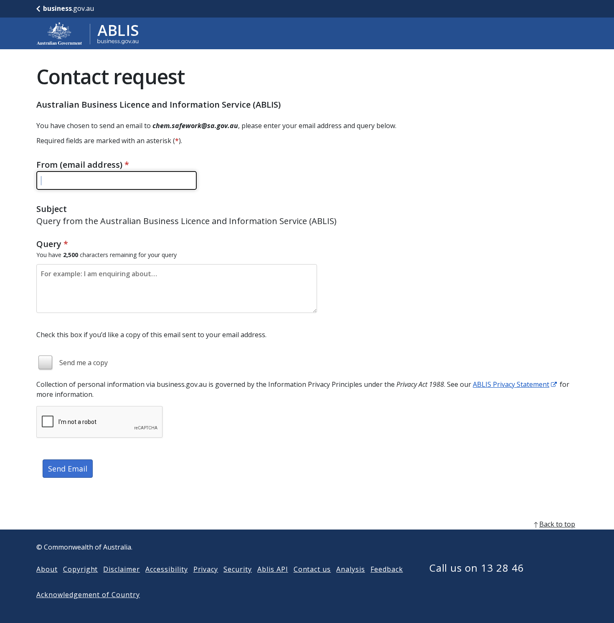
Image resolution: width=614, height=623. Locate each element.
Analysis (350, 569)
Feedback (386, 569)
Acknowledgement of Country (88, 594)
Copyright (80, 569)
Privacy (205, 569)
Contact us (312, 569)
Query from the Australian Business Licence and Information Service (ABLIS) (186, 221)
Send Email (67, 469)
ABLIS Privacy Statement (511, 384)
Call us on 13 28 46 (476, 568)
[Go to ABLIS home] (87, 33)
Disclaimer (121, 569)
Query (52, 244)
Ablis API (272, 569)
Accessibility (166, 569)
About (47, 569)
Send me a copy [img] (83, 362)
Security (237, 569)
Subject (51, 208)
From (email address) (82, 164)
